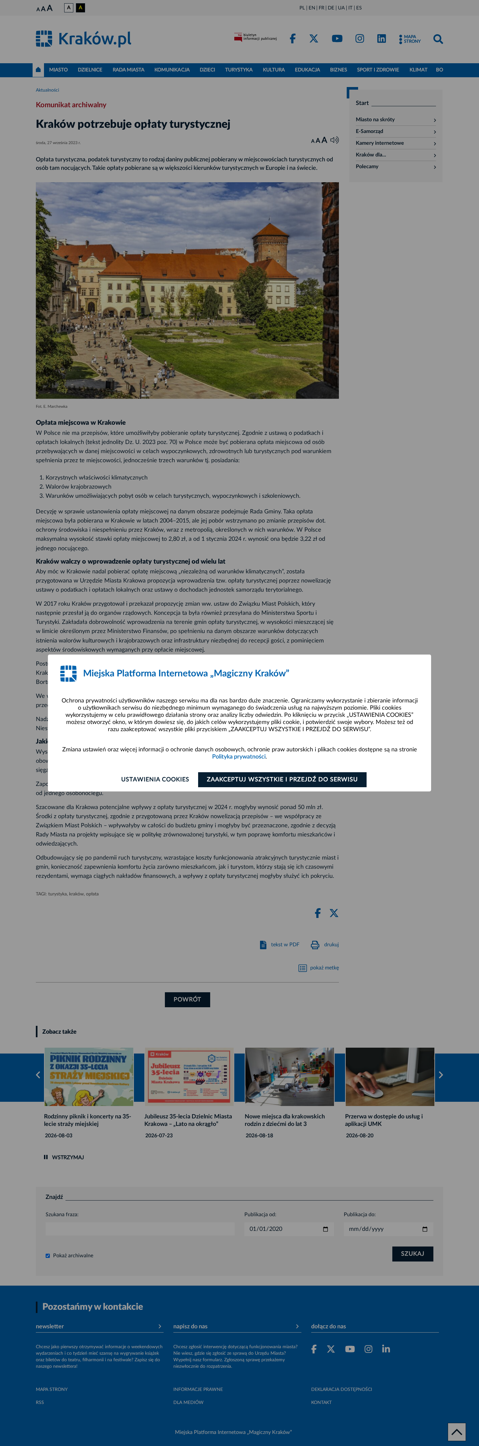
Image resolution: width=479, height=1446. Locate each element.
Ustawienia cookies (155, 780)
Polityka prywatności (239, 757)
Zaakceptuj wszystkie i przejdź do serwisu (282, 780)
